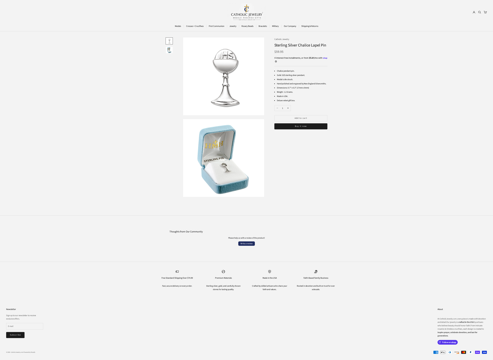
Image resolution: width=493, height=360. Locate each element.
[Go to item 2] (169, 49)
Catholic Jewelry (281, 39)
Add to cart (301, 118)
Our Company (290, 26)
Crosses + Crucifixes (195, 26)
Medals (178, 26)
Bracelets (263, 26)
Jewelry (232, 26)
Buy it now (301, 126)
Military (275, 26)
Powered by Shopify (29, 352)
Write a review (246, 243)
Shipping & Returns (309, 26)
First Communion (216, 26)
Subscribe (15, 335)
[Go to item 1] (169, 40)
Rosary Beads (247, 26)
